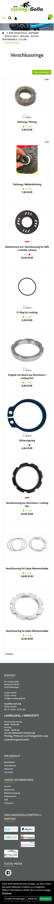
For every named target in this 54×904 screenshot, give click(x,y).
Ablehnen (32, 898)
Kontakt (7, 786)
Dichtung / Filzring (27, 121)
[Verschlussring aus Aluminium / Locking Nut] (27, 478)
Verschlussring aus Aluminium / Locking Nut (27, 504)
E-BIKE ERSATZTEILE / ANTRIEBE (23, 33)
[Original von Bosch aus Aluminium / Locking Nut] (27, 350)
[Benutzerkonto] (15, 18)
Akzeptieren (45, 898)
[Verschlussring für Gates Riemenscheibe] (27, 543)
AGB (6, 799)
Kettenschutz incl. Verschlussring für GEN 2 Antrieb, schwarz (27, 248)
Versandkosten (10, 765)
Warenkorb (8, 769)
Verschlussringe (12, 42)
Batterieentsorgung (12, 793)
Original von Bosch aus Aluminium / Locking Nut (27, 376)
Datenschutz (9, 789)
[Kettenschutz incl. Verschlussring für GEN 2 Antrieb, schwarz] (27, 222)
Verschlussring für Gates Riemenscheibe (27, 568)
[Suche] (10, 18)
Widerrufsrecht (10, 796)
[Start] (3, 33)
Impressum (8, 803)
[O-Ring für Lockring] (27, 287)
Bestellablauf (9, 762)
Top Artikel (8, 772)
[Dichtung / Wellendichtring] (27, 159)
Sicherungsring (27, 440)
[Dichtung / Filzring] (27, 97)
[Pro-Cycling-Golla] (27, 6)
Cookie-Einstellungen (15, 898)
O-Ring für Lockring (27, 312)
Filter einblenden (42, 72)
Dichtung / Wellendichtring (27, 184)
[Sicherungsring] (27, 415)
